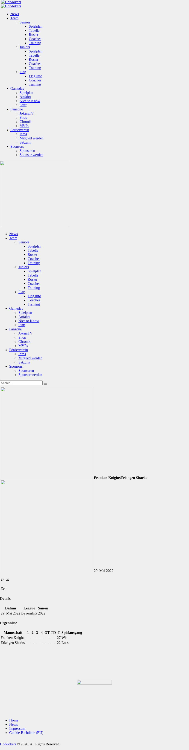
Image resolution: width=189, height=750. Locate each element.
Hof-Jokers (8, 744)
